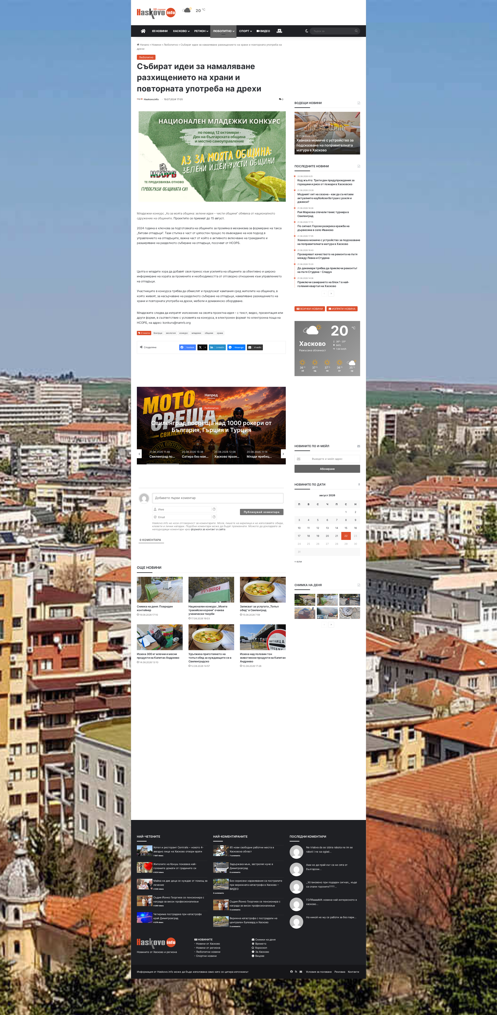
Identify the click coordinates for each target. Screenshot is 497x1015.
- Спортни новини (205, 955)
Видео (265, 31)
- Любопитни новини (207, 951)
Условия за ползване (319, 971)
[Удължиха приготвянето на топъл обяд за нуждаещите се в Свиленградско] (211, 637)
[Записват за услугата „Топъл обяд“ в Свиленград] (263, 590)
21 (336, 535)
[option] (211, 425)
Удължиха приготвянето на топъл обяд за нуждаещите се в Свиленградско (210, 657)
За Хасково (262, 951)
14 (336, 527)
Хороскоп (260, 947)
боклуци (158, 333)
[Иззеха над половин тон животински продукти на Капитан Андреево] (263, 637)
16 (355, 527)
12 (317, 527)
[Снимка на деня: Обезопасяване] (349, 600)
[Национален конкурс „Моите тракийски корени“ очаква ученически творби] (211, 590)
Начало (144, 44)
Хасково (180, 31)
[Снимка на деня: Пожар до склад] (327, 613)
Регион (199, 31)
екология (171, 333)
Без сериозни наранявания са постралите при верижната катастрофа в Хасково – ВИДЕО (256, 884)
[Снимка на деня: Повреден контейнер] (160, 590)
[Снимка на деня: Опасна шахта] (349, 613)
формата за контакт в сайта (208, 529)
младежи (196, 333)
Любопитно (222, 31)
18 (308, 535)
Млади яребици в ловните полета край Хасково (211, 426)
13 (327, 527)
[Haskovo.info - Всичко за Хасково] (156, 13)
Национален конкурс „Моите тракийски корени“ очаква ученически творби (208, 610)
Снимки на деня (265, 939)
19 (317, 535)
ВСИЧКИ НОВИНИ (311, 308)
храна (220, 333)
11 (308, 527)
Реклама (340, 971)
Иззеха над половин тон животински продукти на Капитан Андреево (263, 657)
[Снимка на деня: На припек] (305, 600)
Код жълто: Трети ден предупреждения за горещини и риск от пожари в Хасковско (324, 145)
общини (209, 333)
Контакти (353, 971)
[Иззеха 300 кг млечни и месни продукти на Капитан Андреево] (160, 637)
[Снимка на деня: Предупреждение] (305, 613)
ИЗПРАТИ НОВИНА (343, 308)
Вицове (259, 955)
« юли (298, 561)
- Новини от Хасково (207, 943)
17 (299, 535)
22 (346, 535)
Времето (260, 943)
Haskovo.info (151, 99)
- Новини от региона (207, 947)
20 (327, 535)
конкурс (183, 333)
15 (346, 527)
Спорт (244, 31)
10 (299, 527)
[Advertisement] (211, 686)
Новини (161, 31)
